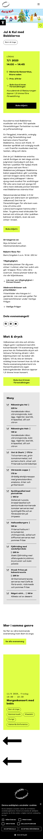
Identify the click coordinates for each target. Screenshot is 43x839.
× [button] (40, 804)
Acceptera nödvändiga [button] (30, 829)
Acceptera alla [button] (10, 829)
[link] (3, 22)
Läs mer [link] (4, 815)
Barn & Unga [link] (10, 42)
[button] (5, 323)
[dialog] (21, 820)
